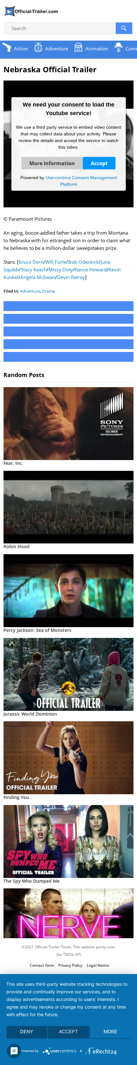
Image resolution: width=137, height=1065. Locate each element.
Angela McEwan (37, 277)
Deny (26, 1032)
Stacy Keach (34, 269)
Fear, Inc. (13, 463)
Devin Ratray (71, 277)
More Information (52, 162)
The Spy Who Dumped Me (32, 881)
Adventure (30, 291)
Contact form (42, 965)
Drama (48, 291)
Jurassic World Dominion (30, 714)
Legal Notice (98, 965)
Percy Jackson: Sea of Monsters (37, 630)
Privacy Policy (70, 965)
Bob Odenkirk (83, 262)
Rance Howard (91, 269)
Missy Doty (60, 269)
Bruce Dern (30, 262)
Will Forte (55, 262)
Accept (99, 162)
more (110, 1032)
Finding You (16, 797)
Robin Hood (17, 546)
